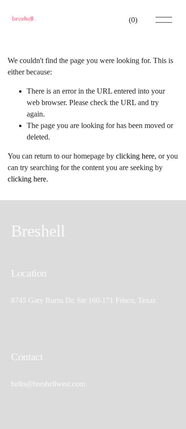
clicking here (135, 156)
